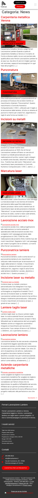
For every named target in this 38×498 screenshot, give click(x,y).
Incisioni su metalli (13, 119)
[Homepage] (4, 4)
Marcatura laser (11, 171)
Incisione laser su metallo (18, 277)
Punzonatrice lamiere (15, 250)
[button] (35, 4)
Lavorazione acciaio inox (17, 220)
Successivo (32, 398)
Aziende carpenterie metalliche (14, 366)
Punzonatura (9, 70)
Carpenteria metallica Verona (15, 18)
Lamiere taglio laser (14, 307)
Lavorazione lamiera (14, 335)
